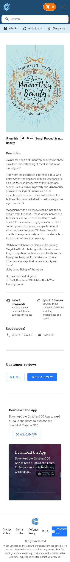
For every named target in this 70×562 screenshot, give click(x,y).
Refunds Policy (34, 531)
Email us (48, 335)
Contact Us (59, 531)
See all (15, 377)
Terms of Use (20, 531)
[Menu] (63, 7)
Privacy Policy (7, 531)
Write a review (42, 377)
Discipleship (56, 28)
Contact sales (22, 335)
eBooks (11, 28)
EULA (45, 531)
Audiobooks (32, 28)
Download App (26, 434)
